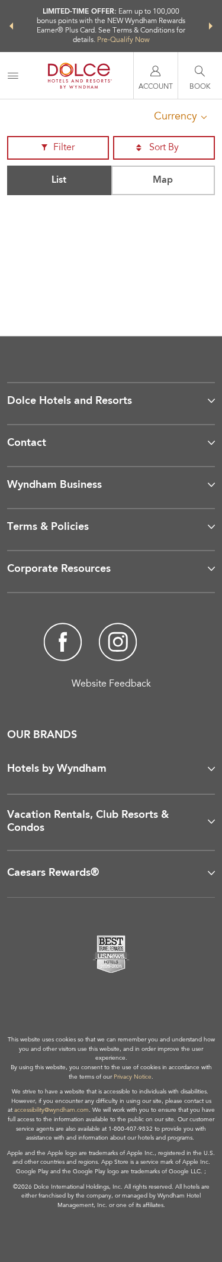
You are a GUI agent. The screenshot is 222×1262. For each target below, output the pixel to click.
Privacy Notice (133, 1077)
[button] (11, 26)
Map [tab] (163, 180)
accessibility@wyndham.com (51, 1111)
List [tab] (59, 180)
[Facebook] (62, 644)
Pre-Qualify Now (123, 40)
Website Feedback (111, 684)
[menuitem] (13, 75)
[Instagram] (118, 644)
